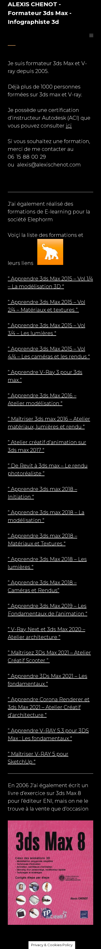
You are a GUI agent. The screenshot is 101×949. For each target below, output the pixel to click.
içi (69, 126)
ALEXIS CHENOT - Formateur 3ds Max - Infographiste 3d (39, 13)
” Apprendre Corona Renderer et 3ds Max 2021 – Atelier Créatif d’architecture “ (49, 707)
